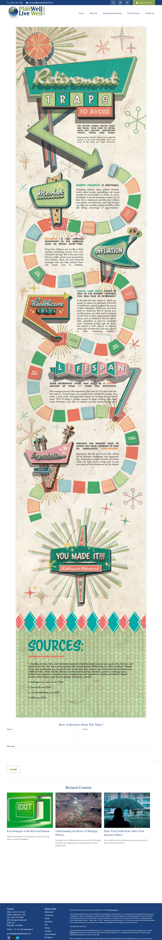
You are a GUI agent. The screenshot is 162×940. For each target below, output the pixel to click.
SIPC (75, 932)
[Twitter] (113, 2)
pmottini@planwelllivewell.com (41, 2)
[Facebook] (127, 2)
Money (47, 928)
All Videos (49, 937)
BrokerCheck (114, 910)
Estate (47, 918)
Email (84, 729)
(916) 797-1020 (16, 2)
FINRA (72, 932)
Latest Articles (50, 934)
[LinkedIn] (120, 2)
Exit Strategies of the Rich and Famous (28, 831)
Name (9, 729)
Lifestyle (48, 931)
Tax (46, 924)
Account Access (145, 2)
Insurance (49, 921)
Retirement (49, 912)
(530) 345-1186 (19, 914)
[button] (81, 13)
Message (11, 746)
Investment (49, 915)
